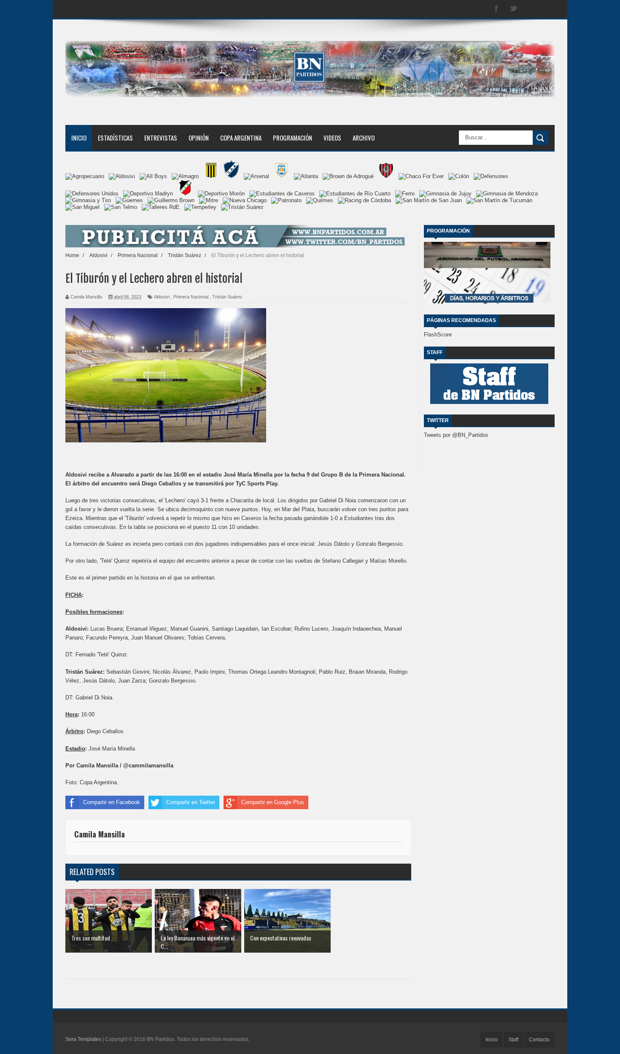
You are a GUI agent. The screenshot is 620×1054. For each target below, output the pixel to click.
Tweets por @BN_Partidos (456, 435)
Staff (513, 1040)
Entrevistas (160, 137)
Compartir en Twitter (190, 802)
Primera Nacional (190, 296)
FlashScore (438, 334)
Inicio (78, 137)
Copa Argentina (240, 137)
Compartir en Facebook (111, 802)
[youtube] (547, 9)
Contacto (539, 1040)
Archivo (364, 137)
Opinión (199, 137)
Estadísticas (115, 137)
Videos (332, 137)
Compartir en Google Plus (272, 802)
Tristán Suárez (227, 296)
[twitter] (513, 9)
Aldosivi (162, 296)
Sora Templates (83, 1039)
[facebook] (496, 9)
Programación (292, 137)
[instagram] (530, 9)
